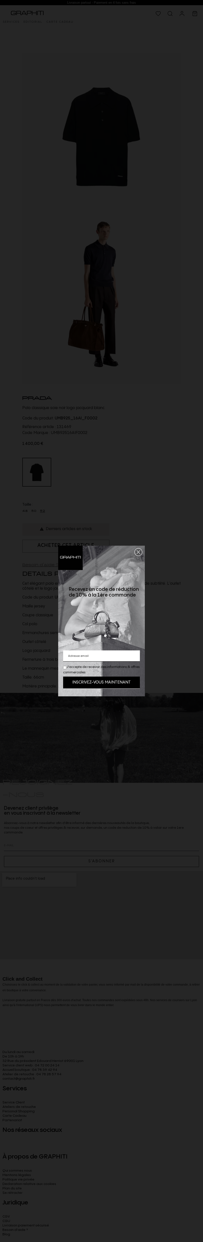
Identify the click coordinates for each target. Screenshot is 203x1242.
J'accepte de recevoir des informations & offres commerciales (101, 669)
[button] (138, 552)
